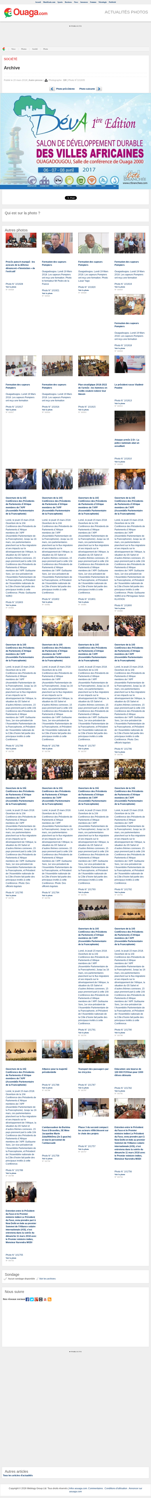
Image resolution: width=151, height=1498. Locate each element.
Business (68, 2)
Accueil (38, 2)
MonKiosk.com (49, 2)
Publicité (112, 2)
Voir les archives (47, 1278)
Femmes (93, 2)
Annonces (84, 2)
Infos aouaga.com (78, 1488)
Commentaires (95, 1488)
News (76, 2)
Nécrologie (103, 2)
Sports (60, 2)
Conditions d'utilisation (116, 1488)
